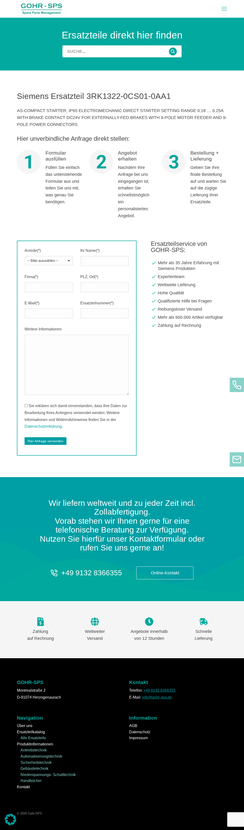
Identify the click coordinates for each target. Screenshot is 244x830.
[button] (224, 8)
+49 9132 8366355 (91, 573)
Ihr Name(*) (90, 250)
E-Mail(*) (32, 303)
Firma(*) (31, 277)
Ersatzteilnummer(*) (97, 303)
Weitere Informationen (43, 329)
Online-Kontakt (165, 573)
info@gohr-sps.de (157, 697)
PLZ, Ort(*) (89, 277)
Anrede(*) (33, 250)
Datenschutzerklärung (43, 426)
